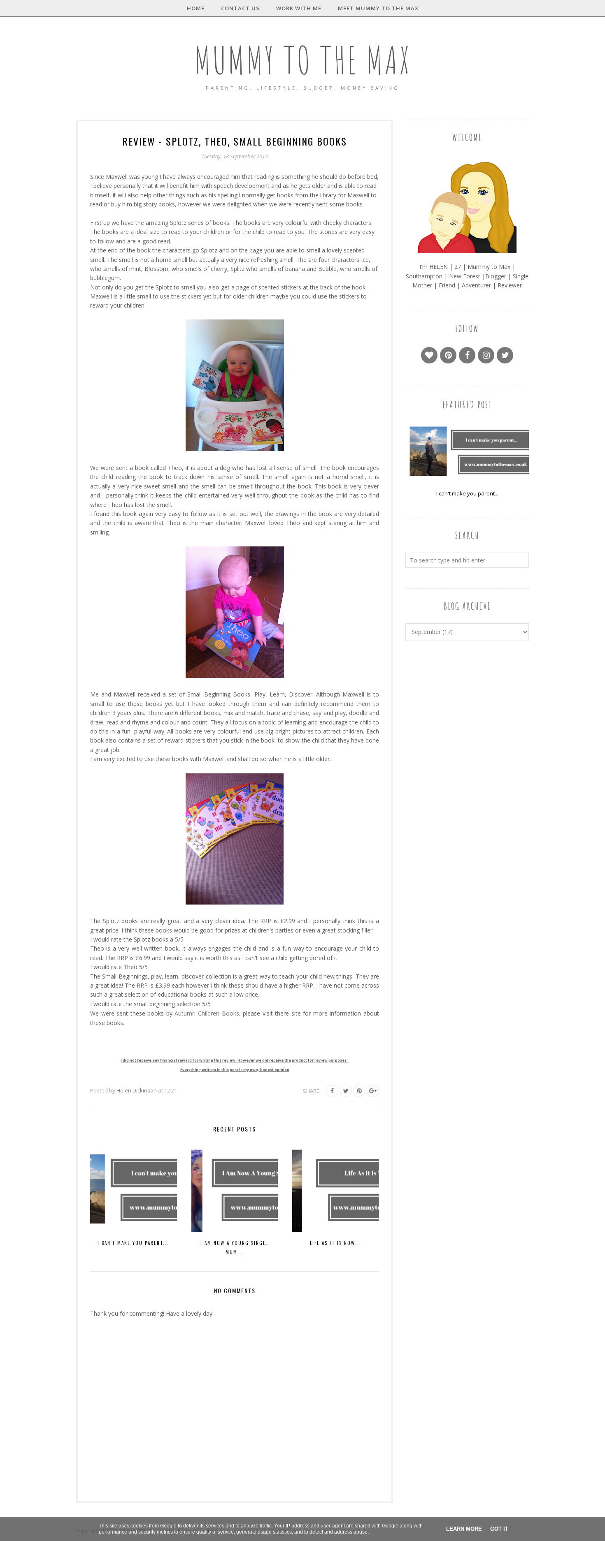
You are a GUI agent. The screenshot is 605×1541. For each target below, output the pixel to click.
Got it (499, 1529)
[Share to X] (345, 1091)
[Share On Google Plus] (373, 1091)
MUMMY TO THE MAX (302, 60)
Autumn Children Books (207, 1013)
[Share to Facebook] (332, 1091)
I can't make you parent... (467, 493)
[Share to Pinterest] (359, 1091)
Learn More (464, 1529)
